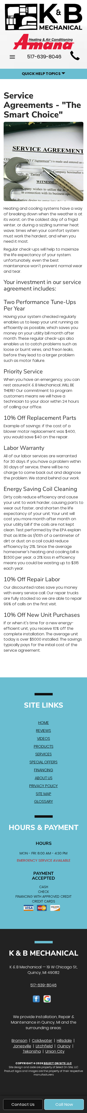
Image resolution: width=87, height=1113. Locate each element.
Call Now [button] (64, 1104)
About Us (43, 778)
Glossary (43, 801)
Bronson (19, 1040)
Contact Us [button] (23, 1104)
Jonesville (22, 1046)
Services (43, 754)
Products (43, 746)
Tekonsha (32, 1051)
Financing (43, 770)
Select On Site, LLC (58, 1063)
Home (43, 722)
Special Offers (43, 762)
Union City (55, 1051)
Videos (43, 738)
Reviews (43, 730)
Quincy (64, 1046)
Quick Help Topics (41, 73)
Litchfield (44, 1046)
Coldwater (42, 1040)
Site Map (43, 794)
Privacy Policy (43, 786)
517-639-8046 (43, 985)
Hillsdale (64, 1040)
